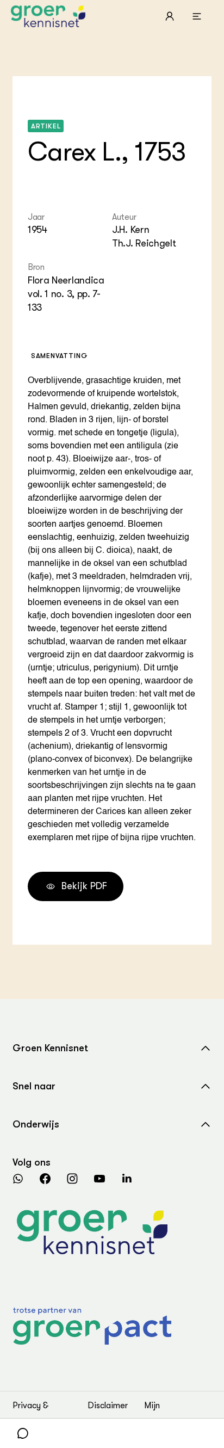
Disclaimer (108, 1405)
